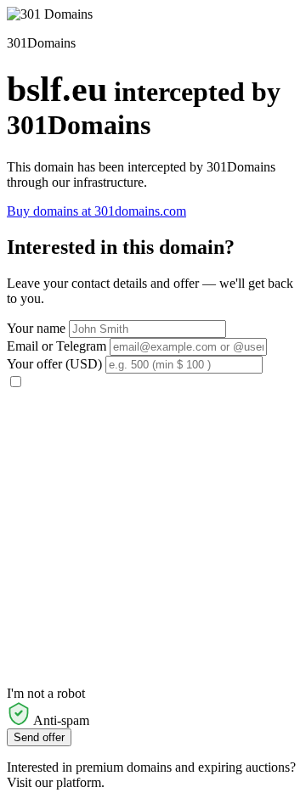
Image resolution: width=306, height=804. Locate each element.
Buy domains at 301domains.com (96, 211)
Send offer (39, 737)
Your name (36, 328)
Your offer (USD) (54, 364)
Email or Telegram (56, 346)
